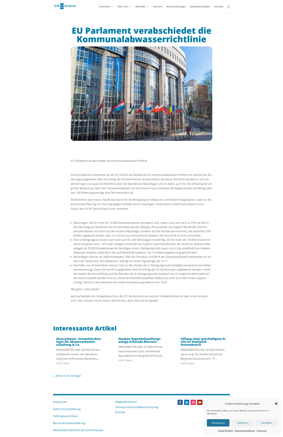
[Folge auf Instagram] (193, 402)
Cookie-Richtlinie (225, 430)
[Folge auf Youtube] (199, 402)
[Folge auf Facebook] (180, 402)
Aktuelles (140, 6)
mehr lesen (63, 363)
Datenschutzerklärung (245, 430)
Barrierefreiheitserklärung (69, 423)
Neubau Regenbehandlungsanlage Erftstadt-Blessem (139, 340)
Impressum (262, 430)
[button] (276, 403)
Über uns (123, 6)
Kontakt (218, 6)
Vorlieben (266, 422)
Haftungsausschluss (65, 416)
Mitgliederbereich (126, 402)
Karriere (157, 6)
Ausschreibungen (176, 6)
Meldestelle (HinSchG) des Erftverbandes (78, 430)
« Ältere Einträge (67, 376)
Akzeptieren (218, 422)
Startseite (104, 6)
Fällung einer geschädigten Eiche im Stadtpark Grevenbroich (203, 342)
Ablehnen (242, 422)
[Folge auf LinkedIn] (186, 402)
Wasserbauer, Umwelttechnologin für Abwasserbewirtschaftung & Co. (79, 342)
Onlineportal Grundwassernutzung (136, 407)
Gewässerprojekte (200, 6)
